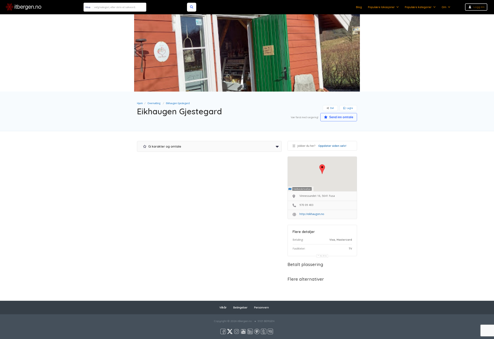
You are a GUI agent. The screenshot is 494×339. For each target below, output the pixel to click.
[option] (247, 53)
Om (444, 7)
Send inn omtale (340, 117)
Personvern (261, 307)
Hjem (140, 103)
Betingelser (240, 307)
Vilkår (223, 307)
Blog (359, 7)
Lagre (349, 108)
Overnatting (153, 103)
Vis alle (323, 256)
